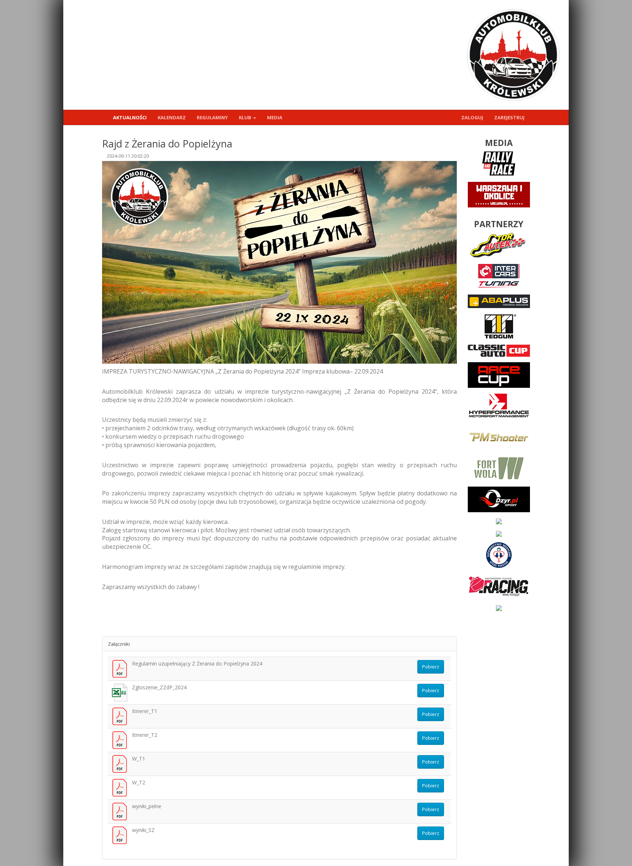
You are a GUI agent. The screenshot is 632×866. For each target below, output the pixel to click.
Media (274, 117)
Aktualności (130, 117)
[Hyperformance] (499, 405)
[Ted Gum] (499, 325)
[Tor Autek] (499, 244)
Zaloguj (472, 117)
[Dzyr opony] (499, 498)
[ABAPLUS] (499, 300)
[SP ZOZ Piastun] (499, 554)
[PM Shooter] (499, 436)
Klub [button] (245, 117)
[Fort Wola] (499, 467)
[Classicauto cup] (499, 350)
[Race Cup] (499, 374)
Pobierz (430, 666)
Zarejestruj (509, 117)
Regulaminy (212, 117)
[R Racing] (499, 585)
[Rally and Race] (499, 163)
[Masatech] (499, 533)
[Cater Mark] (499, 521)
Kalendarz (172, 117)
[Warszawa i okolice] (499, 194)
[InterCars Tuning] (499, 275)
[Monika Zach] (499, 607)
